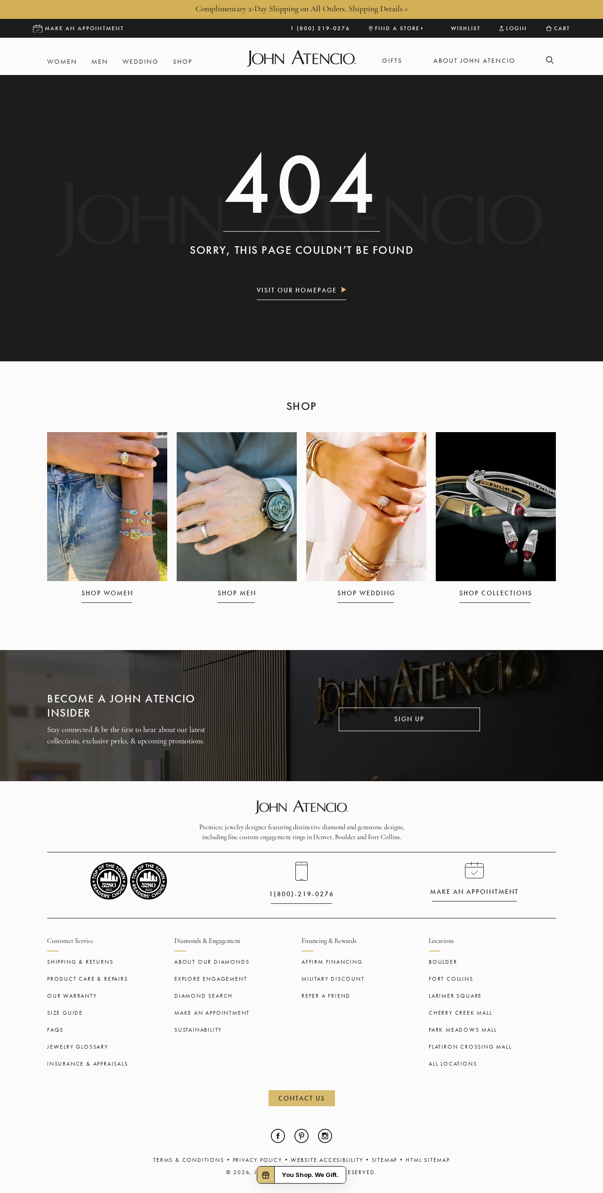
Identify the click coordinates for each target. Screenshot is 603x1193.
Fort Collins (451, 979)
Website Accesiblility (327, 1160)
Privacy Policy (257, 1160)
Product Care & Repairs (87, 979)
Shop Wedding (366, 593)
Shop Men (237, 593)
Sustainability (198, 1029)
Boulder (443, 962)
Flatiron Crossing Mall (470, 1046)
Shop (182, 62)
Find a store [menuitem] (397, 28)
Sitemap (385, 1160)
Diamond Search (203, 996)
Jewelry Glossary (77, 1046)
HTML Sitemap (428, 1160)
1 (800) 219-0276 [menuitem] (320, 28)
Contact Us (301, 1098)
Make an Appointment (212, 1012)
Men (99, 62)
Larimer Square (455, 996)
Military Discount (333, 979)
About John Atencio (474, 61)
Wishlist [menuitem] (466, 28)
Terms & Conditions (188, 1160)
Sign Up (409, 719)
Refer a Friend (326, 996)
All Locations (453, 1063)
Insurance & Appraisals (87, 1063)
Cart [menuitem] (562, 28)
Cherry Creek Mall (460, 1012)
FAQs (55, 1029)
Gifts (392, 61)
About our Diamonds (211, 962)
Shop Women (107, 593)
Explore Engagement (210, 979)
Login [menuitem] (516, 28)
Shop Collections (495, 593)
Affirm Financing (332, 962)
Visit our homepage (297, 290)
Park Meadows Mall (463, 1029)
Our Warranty (72, 996)
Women (62, 62)
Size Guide (65, 1012)
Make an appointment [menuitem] (84, 28)
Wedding (140, 62)
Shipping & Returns (80, 962)
